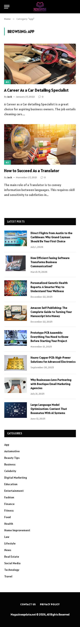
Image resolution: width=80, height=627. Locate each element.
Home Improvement (17, 530)
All (7, 81)
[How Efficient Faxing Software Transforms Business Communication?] (15, 263)
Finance (9, 504)
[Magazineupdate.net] (40, 6)
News (7, 550)
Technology (11, 570)
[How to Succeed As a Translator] (40, 144)
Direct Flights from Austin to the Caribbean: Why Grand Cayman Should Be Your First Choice (51, 237)
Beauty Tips (11, 458)
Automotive (12, 451)
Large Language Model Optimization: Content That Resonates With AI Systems (49, 409)
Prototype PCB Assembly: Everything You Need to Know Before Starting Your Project (49, 337)
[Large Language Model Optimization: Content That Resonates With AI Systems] (15, 410)
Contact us (28, 604)
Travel (8, 576)
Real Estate (11, 556)
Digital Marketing (15, 477)
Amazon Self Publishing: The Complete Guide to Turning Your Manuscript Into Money (51, 312)
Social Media (12, 563)
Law (6, 537)
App (6, 444)
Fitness (9, 510)
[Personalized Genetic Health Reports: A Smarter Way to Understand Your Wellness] (15, 288)
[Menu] (6, 6)
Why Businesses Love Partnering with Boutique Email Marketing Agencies (51, 384)
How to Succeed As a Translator (31, 170)
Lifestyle (10, 543)
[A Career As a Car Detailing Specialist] (40, 64)
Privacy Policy (50, 604)
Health (8, 524)
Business (9, 464)
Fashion (9, 497)
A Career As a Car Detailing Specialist (36, 90)
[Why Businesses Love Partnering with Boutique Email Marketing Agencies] (15, 385)
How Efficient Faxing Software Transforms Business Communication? (50, 262)
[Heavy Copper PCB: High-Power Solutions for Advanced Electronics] (15, 363)
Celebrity (10, 471)
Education (10, 484)
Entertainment (14, 491)
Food (7, 517)
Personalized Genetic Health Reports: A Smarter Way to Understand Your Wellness (49, 287)
